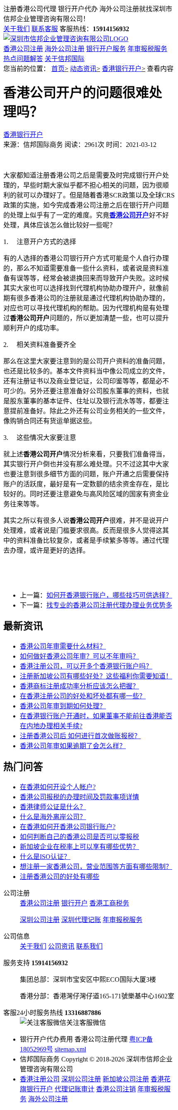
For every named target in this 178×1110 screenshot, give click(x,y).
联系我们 (89, 946)
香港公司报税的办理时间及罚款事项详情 (79, 796)
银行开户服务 (106, 48)
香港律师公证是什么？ (53, 806)
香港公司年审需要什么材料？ (63, 646)
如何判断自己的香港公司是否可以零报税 (79, 836)
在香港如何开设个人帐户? (58, 786)
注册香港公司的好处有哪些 (59, 876)
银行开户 (74, 903)
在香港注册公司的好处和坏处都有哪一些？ (83, 696)
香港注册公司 (40, 1079)
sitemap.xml (70, 1049)
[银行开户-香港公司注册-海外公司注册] (65, 38)
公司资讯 (61, 946)
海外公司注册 (64, 48)
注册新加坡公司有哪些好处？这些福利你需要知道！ (96, 676)
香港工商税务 (109, 903)
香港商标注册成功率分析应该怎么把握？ (79, 686)
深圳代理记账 (81, 919)
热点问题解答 (23, 58)
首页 (58, 68)
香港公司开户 (129, 215)
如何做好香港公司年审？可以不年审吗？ (79, 656)
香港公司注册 (23, 48)
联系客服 (44, 28)
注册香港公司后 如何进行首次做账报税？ (80, 735)
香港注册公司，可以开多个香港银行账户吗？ (86, 666)
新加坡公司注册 (126, 1079)
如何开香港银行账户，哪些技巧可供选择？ (109, 595)
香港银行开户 (122, 68)
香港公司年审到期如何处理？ (63, 706)
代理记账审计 (74, 1089)
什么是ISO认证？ (45, 856)
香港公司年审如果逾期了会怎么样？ (73, 745)
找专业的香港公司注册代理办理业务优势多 (109, 605)
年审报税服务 (147, 48)
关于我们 (16, 28)
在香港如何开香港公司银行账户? (67, 826)
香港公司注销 (116, 1089)
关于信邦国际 (64, 58)
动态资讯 (83, 68)
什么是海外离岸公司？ (53, 816)
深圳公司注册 (40, 919)
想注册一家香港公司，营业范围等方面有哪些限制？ (96, 866)
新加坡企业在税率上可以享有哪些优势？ (79, 846)
